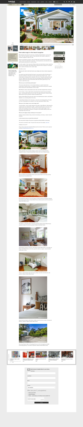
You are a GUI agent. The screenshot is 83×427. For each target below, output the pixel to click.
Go (22, 4)
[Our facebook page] (66, 2)
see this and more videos (12, 59)
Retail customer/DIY (32, 392)
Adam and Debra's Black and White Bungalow (54, 359)
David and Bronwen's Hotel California (67, 359)
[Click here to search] (64, 2)
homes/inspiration (23, 1)
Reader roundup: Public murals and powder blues (12, 71)
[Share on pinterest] (72, 8)
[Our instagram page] (71, 2)
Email (28, 380)
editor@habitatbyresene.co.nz (27, 128)
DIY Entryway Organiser (12, 54)
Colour (18, 4)
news (38, 1)
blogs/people (33, 1)
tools (46, 1)
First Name (33, 371)
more (13, 75)
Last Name (29, 375)
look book (56, 1)
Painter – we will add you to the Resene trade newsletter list (39, 395)
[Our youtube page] (74, 2)
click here (47, 122)
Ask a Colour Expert (58, 67)
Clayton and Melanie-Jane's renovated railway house (28, 359)
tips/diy (28, 1)
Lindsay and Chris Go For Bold (41, 359)
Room (14, 4)
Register (73, 4)
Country (28, 385)
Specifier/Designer (32, 394)
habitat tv (50, 1)
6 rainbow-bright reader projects (15, 359)
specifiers (42, 1)
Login (70, 4)
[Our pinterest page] (69, 2)
